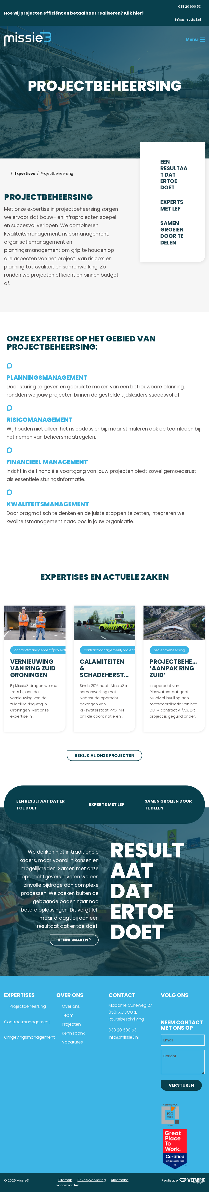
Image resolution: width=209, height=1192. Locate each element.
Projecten (71, 1024)
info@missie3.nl (124, 1037)
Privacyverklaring (91, 1180)
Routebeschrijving (126, 1019)
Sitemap (65, 1180)
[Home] (6, 173)
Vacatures (72, 1042)
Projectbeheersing (28, 1006)
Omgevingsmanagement (29, 1037)
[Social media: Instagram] (183, 1008)
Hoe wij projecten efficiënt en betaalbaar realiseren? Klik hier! (74, 13)
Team (67, 1015)
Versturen (181, 1085)
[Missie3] (27, 39)
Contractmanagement (27, 1022)
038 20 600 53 (122, 1030)
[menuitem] (185, 6)
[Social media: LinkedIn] (167, 1008)
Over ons (71, 1006)
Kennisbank (73, 1033)
